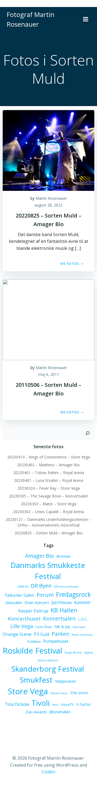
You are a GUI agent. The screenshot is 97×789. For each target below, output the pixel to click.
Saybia (88, 652)
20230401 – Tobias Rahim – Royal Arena (48, 472)
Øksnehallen (60, 711)
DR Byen (41, 585)
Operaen (78, 627)
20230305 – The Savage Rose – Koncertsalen (48, 496)
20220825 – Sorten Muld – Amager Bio (48, 532)
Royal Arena (73, 652)
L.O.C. (83, 619)
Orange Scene (17, 634)
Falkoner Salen (19, 595)
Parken (60, 633)
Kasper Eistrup (33, 611)
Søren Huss (59, 693)
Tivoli (41, 703)
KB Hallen (64, 610)
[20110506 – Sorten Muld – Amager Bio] (48, 319)
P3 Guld (41, 634)
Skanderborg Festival (48, 669)
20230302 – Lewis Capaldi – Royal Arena (48, 511)
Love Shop (44, 627)
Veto (55, 705)
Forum (45, 594)
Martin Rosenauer (51, 198)
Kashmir (82, 602)
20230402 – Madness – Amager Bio (48, 464)
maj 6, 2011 (48, 374)
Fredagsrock (73, 594)
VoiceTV (67, 704)
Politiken (34, 641)
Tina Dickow (17, 704)
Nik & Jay (62, 626)
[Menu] (85, 19)
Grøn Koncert (37, 602)
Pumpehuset (55, 641)
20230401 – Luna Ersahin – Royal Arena (48, 480)
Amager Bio (39, 555)
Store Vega (28, 691)
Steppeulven (65, 681)
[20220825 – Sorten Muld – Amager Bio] (48, 150)
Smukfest (36, 680)
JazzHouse (61, 602)
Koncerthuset (24, 618)
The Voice (79, 692)
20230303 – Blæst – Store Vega (48, 503)
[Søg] (87, 433)
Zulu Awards (36, 711)
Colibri (48, 772)
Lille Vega (21, 626)
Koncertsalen (59, 618)
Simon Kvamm (47, 660)
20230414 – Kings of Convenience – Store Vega (48, 457)
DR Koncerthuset (66, 586)
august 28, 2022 (48, 205)
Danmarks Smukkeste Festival (48, 570)
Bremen (63, 556)
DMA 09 (23, 586)
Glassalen (13, 602)
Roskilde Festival (32, 650)
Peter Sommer (82, 635)
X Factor (83, 704)
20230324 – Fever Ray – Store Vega (49, 488)
